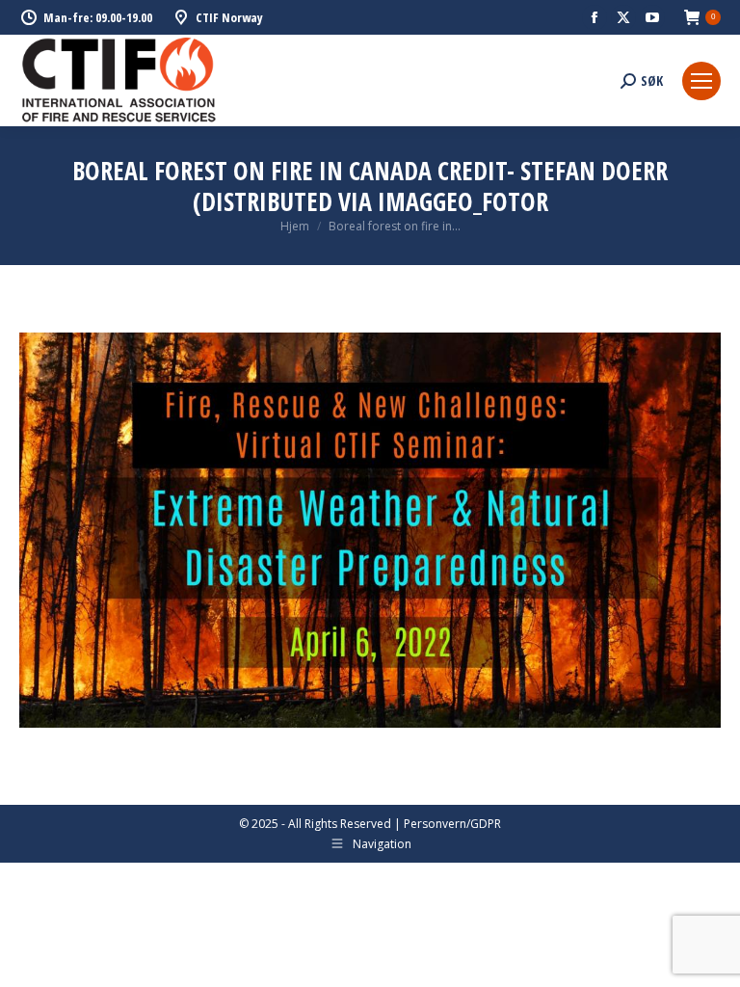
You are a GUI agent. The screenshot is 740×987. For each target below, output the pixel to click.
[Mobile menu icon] (701, 81)
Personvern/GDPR (452, 823)
